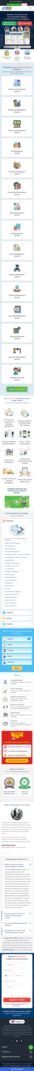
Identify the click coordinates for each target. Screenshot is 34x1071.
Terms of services (16, 1004)
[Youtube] (17, 1041)
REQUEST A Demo (17, 1000)
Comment (10, 986)
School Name (11, 981)
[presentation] (3, 852)
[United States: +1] (6, 975)
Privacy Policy (26, 1065)
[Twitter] (21, 1041)
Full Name (10, 964)
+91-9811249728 (17, 1)
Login (25, 4)
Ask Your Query (17, 1069)
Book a (17, 389)
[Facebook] (12, 1041)
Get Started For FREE (13, 4)
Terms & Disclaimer (15, 1065)
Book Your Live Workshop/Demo (9, 23)
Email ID (9, 970)
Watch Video (26, 23)
